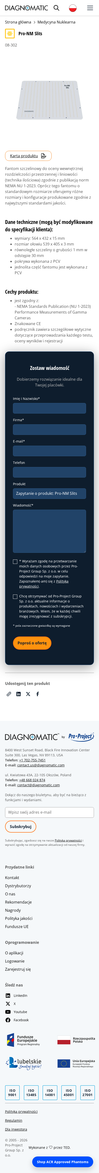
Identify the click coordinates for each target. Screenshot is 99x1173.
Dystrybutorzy (18, 885)
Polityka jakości (18, 918)
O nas (10, 894)
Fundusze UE (17, 926)
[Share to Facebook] (38, 694)
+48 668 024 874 (32, 780)
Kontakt (12, 877)
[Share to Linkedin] (18, 694)
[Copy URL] (9, 694)
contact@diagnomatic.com (38, 785)
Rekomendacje (18, 902)
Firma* (18, 420)
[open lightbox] (49, 100)
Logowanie (15, 961)
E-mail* (19, 441)
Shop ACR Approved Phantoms (62, 1162)
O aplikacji (14, 953)
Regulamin (13, 1120)
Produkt (19, 484)
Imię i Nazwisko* (26, 398)
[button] (56, 8)
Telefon (19, 462)
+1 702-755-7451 (32, 760)
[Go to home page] (26, 8)
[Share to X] (28, 694)
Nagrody (13, 910)
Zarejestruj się (18, 969)
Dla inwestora (16, 1129)
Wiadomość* (23, 505)
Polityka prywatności (21, 1111)
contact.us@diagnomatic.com (41, 765)
